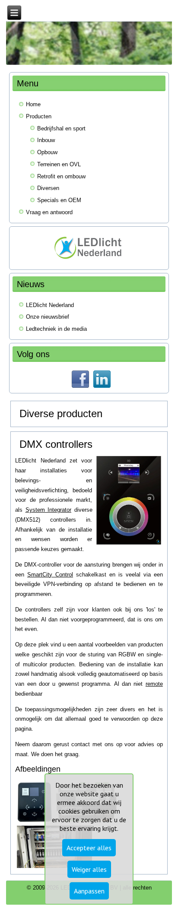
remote (154, 684)
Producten (38, 116)
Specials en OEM (59, 200)
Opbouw (47, 152)
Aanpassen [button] (89, 891)
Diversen (48, 188)
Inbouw (46, 140)
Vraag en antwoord (49, 212)
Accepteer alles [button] (89, 847)
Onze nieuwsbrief (47, 317)
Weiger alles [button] (89, 869)
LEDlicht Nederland (50, 305)
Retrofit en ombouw (61, 176)
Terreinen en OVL (59, 164)
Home (33, 104)
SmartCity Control (50, 574)
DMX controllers (55, 444)
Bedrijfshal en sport (61, 128)
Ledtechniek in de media (56, 329)
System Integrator (48, 510)
